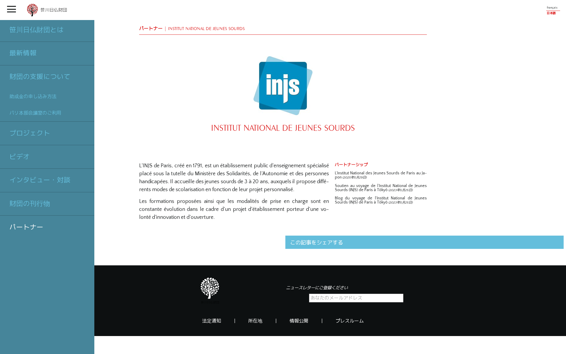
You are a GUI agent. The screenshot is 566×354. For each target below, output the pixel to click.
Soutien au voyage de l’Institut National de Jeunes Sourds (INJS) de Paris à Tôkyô (381, 188)
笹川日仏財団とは (36, 30)
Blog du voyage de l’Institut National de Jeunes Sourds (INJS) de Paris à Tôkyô (381, 200)
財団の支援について (39, 76)
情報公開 (298, 321)
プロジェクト (29, 133)
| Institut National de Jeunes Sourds (192, 28)
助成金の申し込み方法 (33, 96)
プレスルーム (349, 321)
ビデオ (19, 157)
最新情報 (23, 53)
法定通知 (211, 321)
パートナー (26, 227)
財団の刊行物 (29, 203)
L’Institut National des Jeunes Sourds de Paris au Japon (381, 175)
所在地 (255, 321)
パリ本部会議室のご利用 (35, 113)
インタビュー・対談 (39, 180)
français (552, 7)
